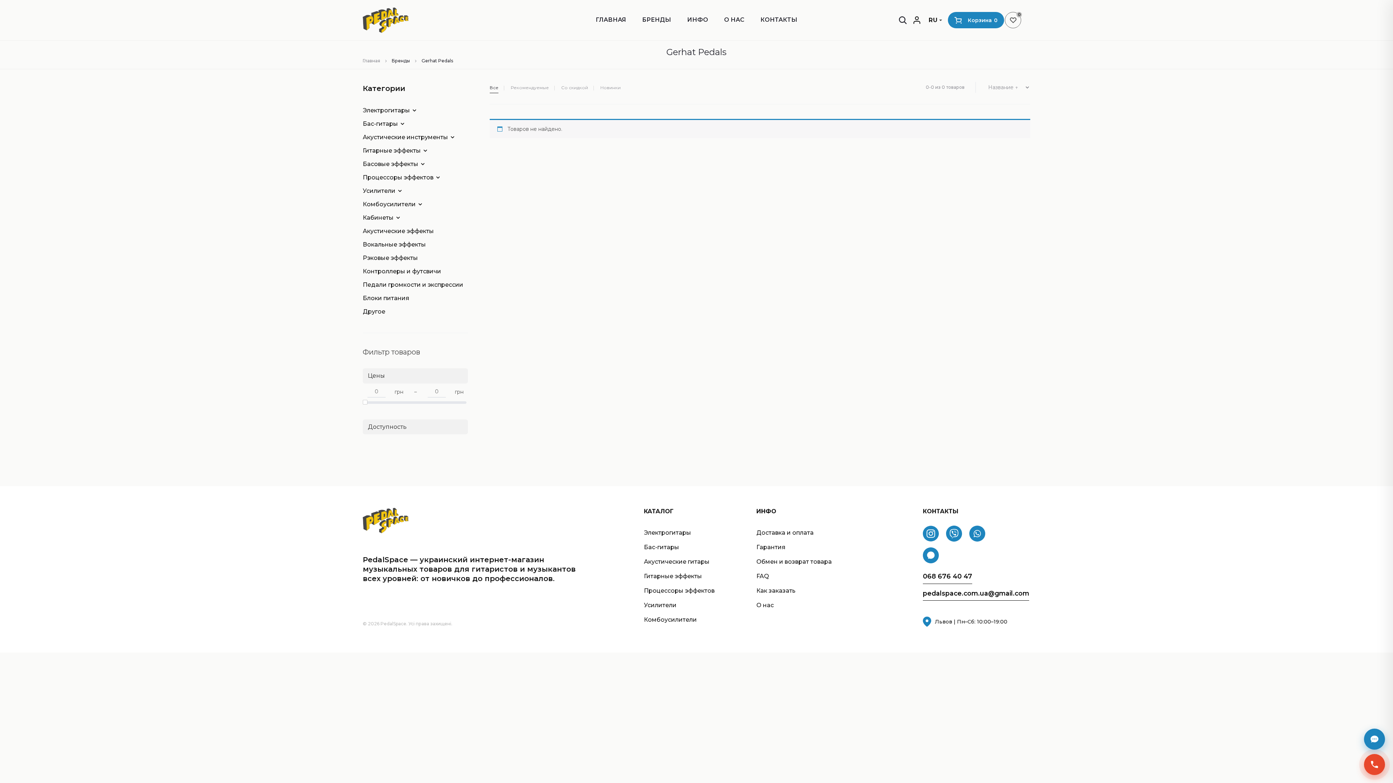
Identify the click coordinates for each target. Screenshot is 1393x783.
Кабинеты (378, 217)
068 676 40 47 (947, 576)
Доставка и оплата (785, 532)
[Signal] (931, 555)
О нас (734, 19)
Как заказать (776, 590)
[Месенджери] (1374, 739)
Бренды (656, 19)
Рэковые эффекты (390, 257)
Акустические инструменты (405, 137)
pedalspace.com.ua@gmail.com (976, 593)
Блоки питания (386, 298)
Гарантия (770, 547)
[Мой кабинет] (916, 20)
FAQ (762, 576)
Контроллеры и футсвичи (402, 271)
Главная (611, 19)
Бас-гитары (380, 123)
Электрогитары (386, 110)
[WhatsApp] (977, 534)
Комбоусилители (389, 204)
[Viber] (954, 534)
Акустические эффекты (398, 231)
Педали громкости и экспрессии (410, 284)
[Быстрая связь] (1374, 764)
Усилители (379, 190)
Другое (374, 311)
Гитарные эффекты (392, 150)
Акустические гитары (677, 561)
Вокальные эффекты (394, 244)
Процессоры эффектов (398, 177)
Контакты (778, 19)
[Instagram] (931, 534)
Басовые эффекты (390, 164)
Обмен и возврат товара (794, 561)
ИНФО (697, 19)
